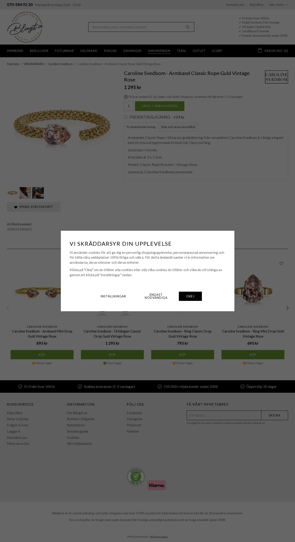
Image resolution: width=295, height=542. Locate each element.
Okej (190, 296)
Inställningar (113, 296)
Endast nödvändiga (156, 296)
